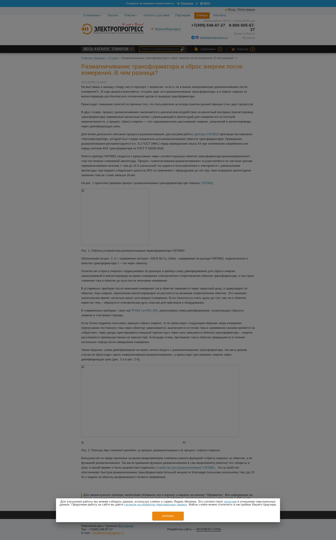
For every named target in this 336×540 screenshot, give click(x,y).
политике (230, 501)
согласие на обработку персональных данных (155, 504)
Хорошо (168, 516)
